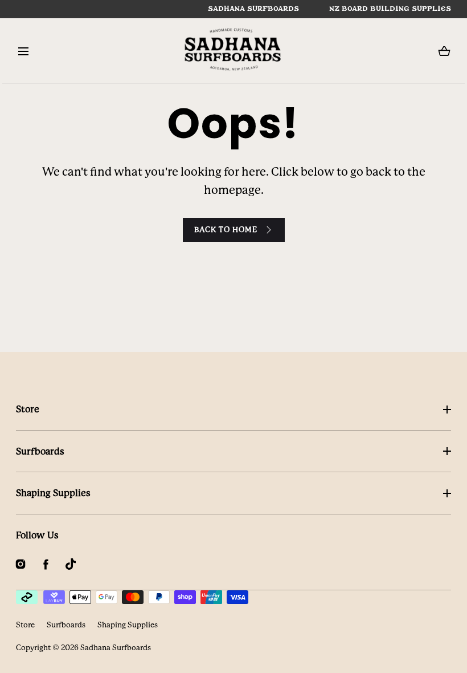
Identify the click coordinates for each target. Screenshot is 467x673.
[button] (23, 51)
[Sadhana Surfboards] (233, 51)
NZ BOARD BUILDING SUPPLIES (390, 8)
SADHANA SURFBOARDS (253, 8)
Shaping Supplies (53, 493)
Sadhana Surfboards (115, 647)
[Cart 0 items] (444, 51)
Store (27, 409)
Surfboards (40, 451)
